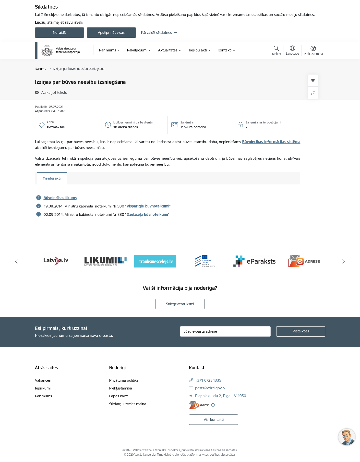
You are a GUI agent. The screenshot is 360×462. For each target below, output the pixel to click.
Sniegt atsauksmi (180, 304)
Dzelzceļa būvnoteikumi (147, 214)
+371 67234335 (208, 380)
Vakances (43, 380)
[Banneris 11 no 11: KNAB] (304, 260)
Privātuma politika (124, 380)
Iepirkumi (42, 388)
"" (148, 206)
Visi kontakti (214, 419)
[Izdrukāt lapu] (313, 80)
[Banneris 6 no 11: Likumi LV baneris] (56, 260)
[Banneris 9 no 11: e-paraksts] (205, 260)
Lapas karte (119, 396)
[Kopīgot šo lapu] (313, 93)
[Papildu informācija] (213, 405)
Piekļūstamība (120, 388)
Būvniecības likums (60, 197)
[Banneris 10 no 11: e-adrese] (254, 260)
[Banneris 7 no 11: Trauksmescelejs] (105, 260)
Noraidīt (59, 32)
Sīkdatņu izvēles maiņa (127, 403)
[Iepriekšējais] (16, 261)
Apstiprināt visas (111, 32)
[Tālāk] (344, 261)
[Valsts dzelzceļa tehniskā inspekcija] (60, 50)
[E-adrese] (199, 405)
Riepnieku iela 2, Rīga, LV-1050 (220, 395)
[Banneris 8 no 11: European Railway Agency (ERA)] (155, 260)
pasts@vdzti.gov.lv (210, 388)
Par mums (43, 396)
